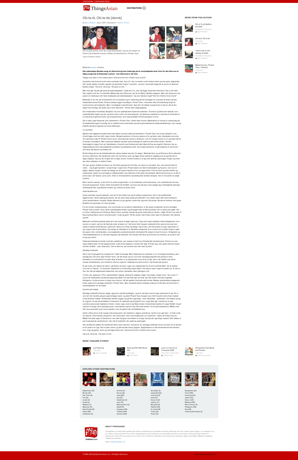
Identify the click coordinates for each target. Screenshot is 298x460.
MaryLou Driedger (101, 353)
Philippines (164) (190, 407)
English (94, 67)
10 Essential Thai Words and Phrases (204, 349)
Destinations (134, 8)
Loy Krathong (98, 348)
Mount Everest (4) (191, 405)
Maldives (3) (87, 405)
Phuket (126, 23)
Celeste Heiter (168, 355)
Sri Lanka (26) (155, 409)
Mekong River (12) (123, 405)
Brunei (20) (121, 393)
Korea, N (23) (155, 400)
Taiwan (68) (87, 412)
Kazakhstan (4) (122, 400)
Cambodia (191, 382)
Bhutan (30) (87, 393)
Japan (174, 382)
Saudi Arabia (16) (88, 409)
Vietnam (123, 382)
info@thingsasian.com (117, 442)
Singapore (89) (122, 409)
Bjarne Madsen (90, 23)
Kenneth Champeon (204, 355)
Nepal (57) (120, 407)
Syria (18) (188, 409)
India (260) (120, 395)
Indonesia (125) (190, 395)
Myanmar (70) (87, 407)
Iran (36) (85, 398)
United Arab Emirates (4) (193, 412)
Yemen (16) (154, 414)
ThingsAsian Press (102, 1)
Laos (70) (120, 402)
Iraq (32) (119, 398)
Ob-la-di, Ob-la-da (202, 38)
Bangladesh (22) (190, 391)
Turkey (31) (154, 412)
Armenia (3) (121, 391)
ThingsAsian (88, 1)
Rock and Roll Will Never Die (137, 349)
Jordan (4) (86, 400)
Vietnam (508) (122, 414)
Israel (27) (154, 398)
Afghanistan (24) (88, 391)
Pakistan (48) (155, 407)
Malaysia (157, 382)
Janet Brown (134, 355)
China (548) (189, 393)
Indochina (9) (155, 395)
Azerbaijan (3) (155, 391)
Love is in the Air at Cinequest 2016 (169, 349)
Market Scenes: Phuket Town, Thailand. (204, 66)
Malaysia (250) (190, 402)
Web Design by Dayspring (205, 454)
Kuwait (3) (86, 402)
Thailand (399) (122, 412)
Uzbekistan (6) (88, 414)
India (177, 353)
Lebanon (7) (155, 402)
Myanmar (199, 29)
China (172, 353)
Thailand (120, 23)
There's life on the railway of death (202, 52)
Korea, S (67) (189, 400)
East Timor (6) (87, 395)
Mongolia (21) (155, 405)
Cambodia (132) (156, 393)
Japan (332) (189, 398)
